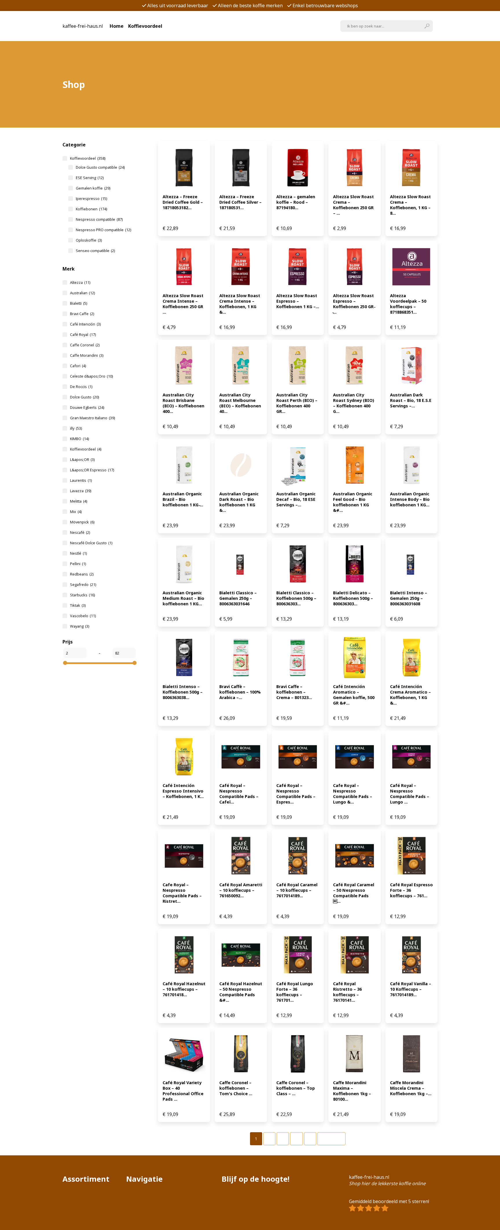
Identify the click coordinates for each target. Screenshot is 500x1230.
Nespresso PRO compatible (103, 229)
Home (117, 26)
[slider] (65, 663)
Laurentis (81, 480)
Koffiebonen (91, 209)
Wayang (79, 626)
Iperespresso (91, 198)
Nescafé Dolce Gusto (91, 542)
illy (76, 428)
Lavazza (80, 490)
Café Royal (83, 334)
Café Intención (85, 324)
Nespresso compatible (99, 219)
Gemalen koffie (93, 188)
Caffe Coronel (85, 345)
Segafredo (83, 584)
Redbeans (81, 574)
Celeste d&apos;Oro (91, 376)
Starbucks (82, 594)
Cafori (78, 365)
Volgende (331, 1138)
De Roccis (81, 386)
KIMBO (79, 438)
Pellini (78, 563)
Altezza (80, 282)
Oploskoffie (89, 240)
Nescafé (80, 532)
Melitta (78, 501)
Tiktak (78, 605)
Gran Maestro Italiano (92, 417)
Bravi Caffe (82, 313)
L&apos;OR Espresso (92, 469)
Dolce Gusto (84, 397)
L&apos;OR (82, 459)
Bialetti (78, 303)
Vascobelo (83, 615)
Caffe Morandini (86, 355)
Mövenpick (82, 522)
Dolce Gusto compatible (100, 167)
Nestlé (78, 553)
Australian (82, 292)
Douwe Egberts (87, 407)
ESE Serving (90, 177)
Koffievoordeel (145, 26)
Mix (76, 511)
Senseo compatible (95, 250)
